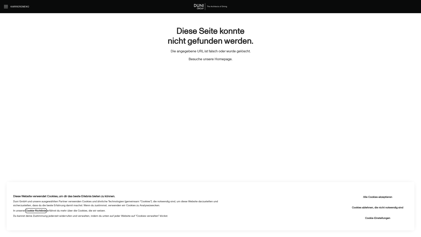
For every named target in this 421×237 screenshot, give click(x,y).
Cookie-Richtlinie (36, 210)
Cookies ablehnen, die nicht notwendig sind (377, 207)
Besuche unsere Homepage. (210, 59)
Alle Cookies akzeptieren (377, 197)
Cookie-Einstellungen (377, 218)
